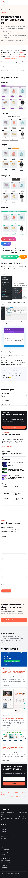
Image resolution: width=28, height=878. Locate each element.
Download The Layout (9, 239)
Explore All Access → (7, 446)
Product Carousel (5, 834)
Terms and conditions (6, 863)
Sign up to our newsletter (9, 585)
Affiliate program (5, 860)
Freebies (8, 9)
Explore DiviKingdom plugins (14, 620)
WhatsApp (7, 404)
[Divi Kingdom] (3, 2)
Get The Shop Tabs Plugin (10, 256)
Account (3, 854)
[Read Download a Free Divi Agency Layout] (14, 701)
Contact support (5, 852)
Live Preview (6, 243)
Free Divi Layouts (19, 490)
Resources (3, 9)
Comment (4, 536)
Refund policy (4, 867)
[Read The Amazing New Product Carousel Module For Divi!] (14, 737)
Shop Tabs (4, 831)
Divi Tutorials (6, 490)
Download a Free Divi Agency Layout (12, 718)
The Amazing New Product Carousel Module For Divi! (12, 748)
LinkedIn (6, 400)
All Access (3, 838)
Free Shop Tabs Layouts (19, 499)
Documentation (5, 849)
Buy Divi (14, 427)
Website (3, 576)
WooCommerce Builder (7, 827)
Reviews (5, 503)
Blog (2, 847)
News (16, 486)
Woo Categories (5, 836)
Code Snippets (6, 493)
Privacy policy (4, 865)
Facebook (6, 393)
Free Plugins (6, 498)
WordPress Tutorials (18, 494)
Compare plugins (5, 841)
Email (5, 407)
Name (3, 558)
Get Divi (23, 256)
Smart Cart (4, 829)
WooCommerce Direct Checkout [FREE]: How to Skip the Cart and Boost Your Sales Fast (13, 672)
